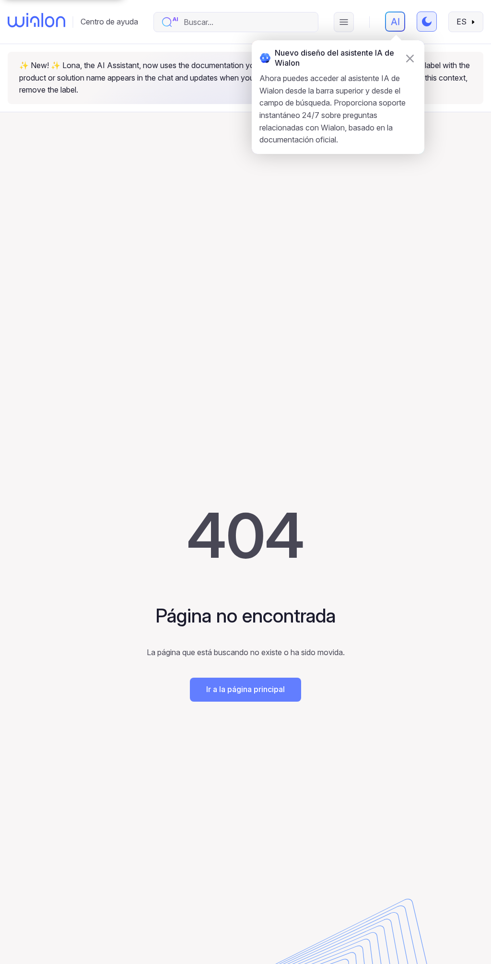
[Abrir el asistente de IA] (395, 22)
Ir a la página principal (245, 689)
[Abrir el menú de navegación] (344, 22)
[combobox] (246, 22)
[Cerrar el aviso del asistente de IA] (410, 58)
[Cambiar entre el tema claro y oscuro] (427, 22)
